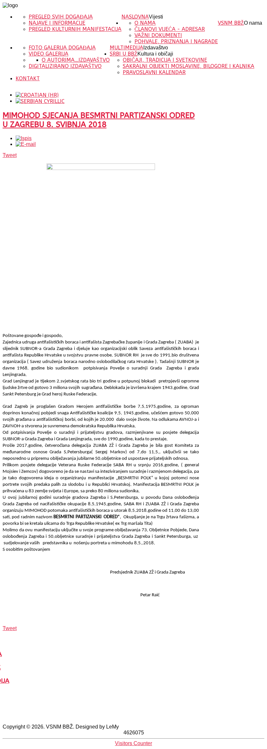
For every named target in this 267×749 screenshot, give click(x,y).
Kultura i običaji (155, 54)
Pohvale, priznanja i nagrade (176, 41)
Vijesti (156, 16)
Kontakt (28, 78)
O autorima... (60, 60)
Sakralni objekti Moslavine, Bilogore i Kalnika (188, 66)
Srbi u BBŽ (123, 54)
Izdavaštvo (155, 47)
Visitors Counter (133, 743)
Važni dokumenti (158, 35)
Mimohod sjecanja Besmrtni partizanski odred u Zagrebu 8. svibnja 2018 (99, 120)
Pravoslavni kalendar (154, 72)
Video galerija (48, 54)
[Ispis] (24, 138)
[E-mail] (26, 144)
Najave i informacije (57, 23)
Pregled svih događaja (61, 17)
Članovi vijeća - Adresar (169, 29)
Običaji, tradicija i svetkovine (165, 60)
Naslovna (135, 17)
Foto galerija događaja (62, 48)
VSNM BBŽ (231, 23)
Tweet (10, 155)
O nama (253, 23)
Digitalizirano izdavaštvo (65, 66)
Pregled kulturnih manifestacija (75, 29)
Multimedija (126, 48)
